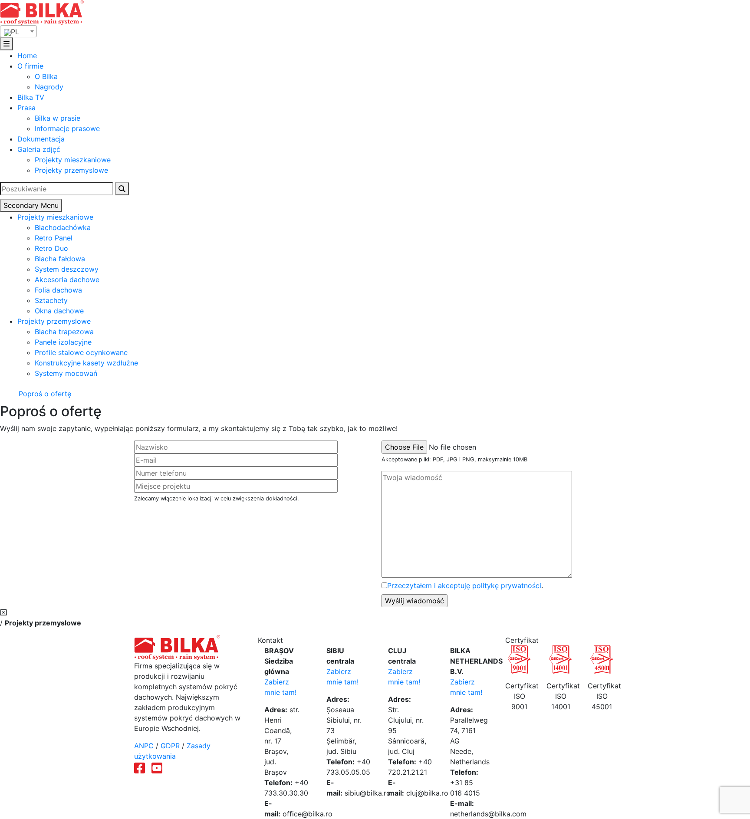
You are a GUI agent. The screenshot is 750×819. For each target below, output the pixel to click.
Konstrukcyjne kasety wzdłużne (86, 363)
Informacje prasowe (67, 128)
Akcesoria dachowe (67, 279)
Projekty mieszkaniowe (73, 159)
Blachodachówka (63, 227)
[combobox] (18, 31)
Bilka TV (30, 97)
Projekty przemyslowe (71, 170)
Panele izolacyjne (63, 342)
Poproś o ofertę (43, 393)
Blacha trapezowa (64, 331)
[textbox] (18, 32)
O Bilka (46, 76)
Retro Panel (53, 238)
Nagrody (49, 86)
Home (27, 55)
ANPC (144, 745)
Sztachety (51, 300)
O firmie (30, 66)
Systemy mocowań (66, 373)
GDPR (170, 745)
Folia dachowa (58, 290)
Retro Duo (51, 248)
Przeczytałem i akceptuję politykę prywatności (464, 585)
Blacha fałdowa (60, 258)
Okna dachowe (59, 310)
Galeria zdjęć (38, 149)
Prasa (26, 107)
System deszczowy (67, 269)
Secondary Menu (31, 205)
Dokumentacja (41, 139)
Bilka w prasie (57, 118)
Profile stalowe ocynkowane (81, 352)
